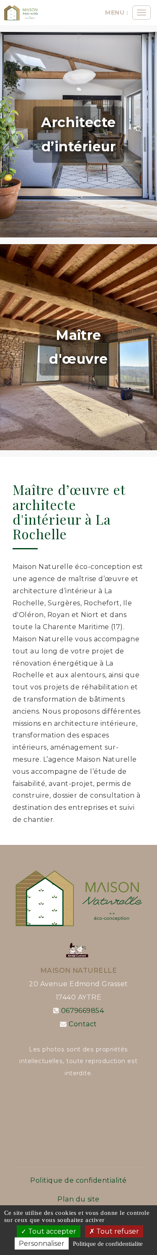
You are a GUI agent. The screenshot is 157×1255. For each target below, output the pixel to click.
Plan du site (78, 1199)
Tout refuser (117, 1231)
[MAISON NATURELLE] (21, 12)
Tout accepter (51, 1231)
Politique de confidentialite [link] (108, 1243)
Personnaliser (41, 1243)
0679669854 (82, 1011)
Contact (83, 1024)
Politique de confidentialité (78, 1180)
